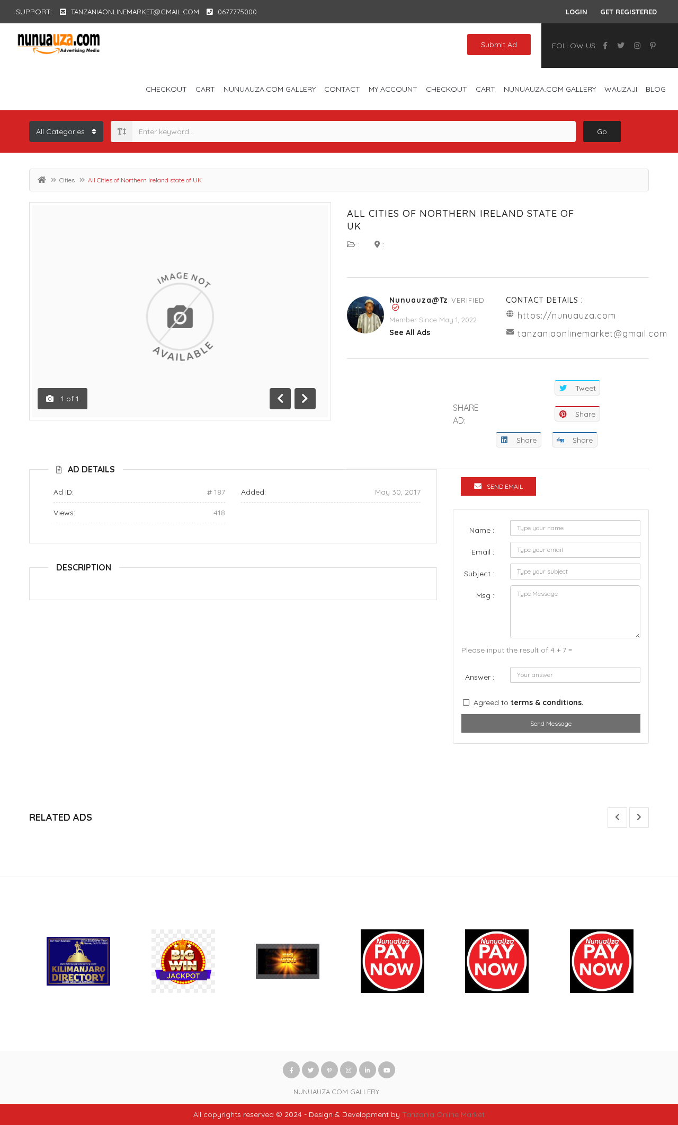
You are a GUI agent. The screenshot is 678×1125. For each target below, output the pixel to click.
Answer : (479, 677)
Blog (656, 89)
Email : (482, 552)
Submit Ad (499, 44)
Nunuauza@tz (418, 300)
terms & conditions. (547, 702)
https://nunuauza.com (567, 315)
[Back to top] (643, 1058)
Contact (342, 89)
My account (393, 89)
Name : (481, 530)
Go (602, 131)
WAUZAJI (620, 89)
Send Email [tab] (505, 486)
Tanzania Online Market (443, 1114)
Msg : (485, 595)
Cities (67, 180)
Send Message (551, 723)
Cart (205, 89)
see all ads (409, 332)
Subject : (479, 573)
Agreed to (529, 702)
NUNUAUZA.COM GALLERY (270, 89)
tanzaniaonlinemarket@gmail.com (592, 333)
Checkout (166, 89)
